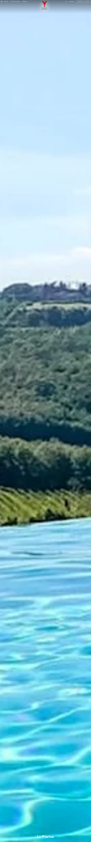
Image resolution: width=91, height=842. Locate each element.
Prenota (87, 1)
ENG (66, 1)
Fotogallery (71, 1)
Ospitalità (6, 1)
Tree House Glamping (15, 1)
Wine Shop (80, 1)
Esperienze (24, 1)
